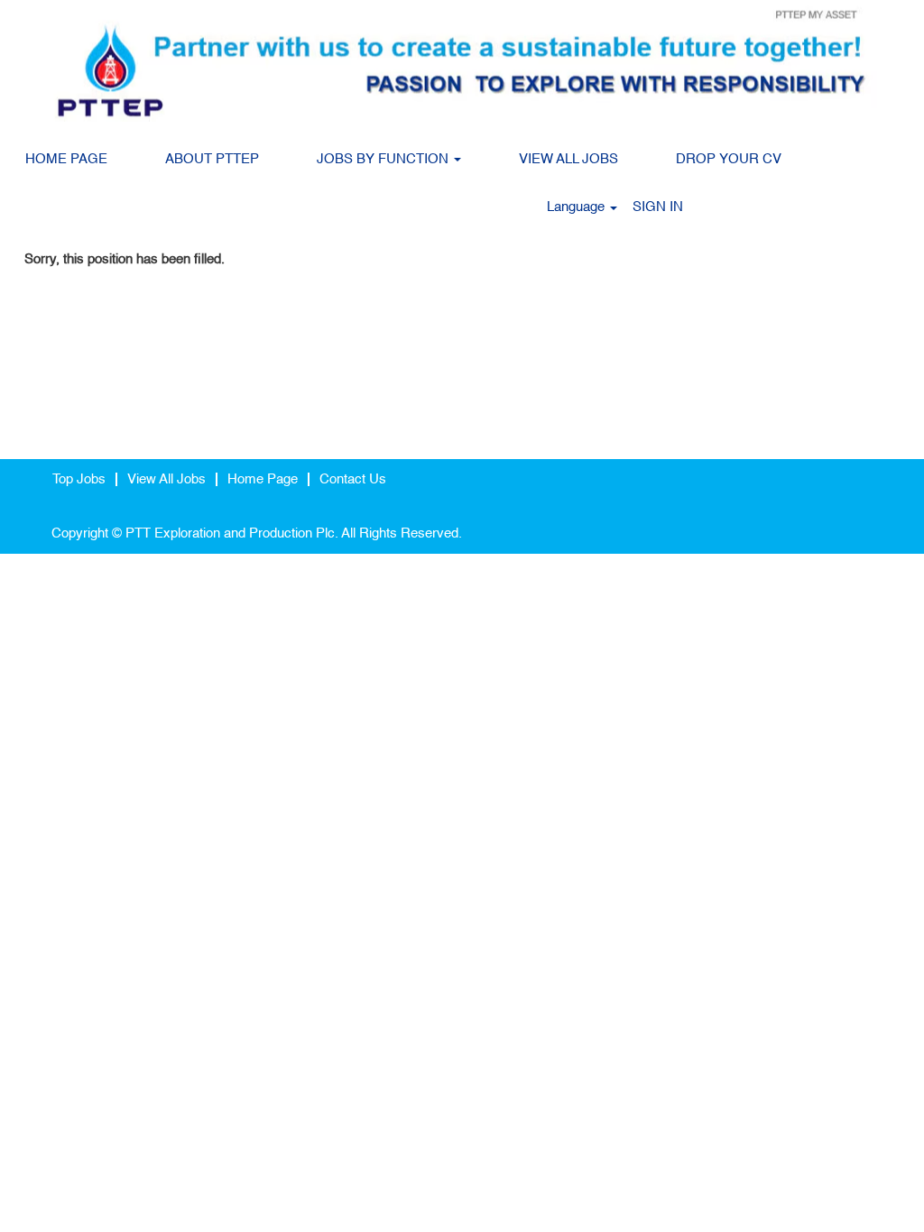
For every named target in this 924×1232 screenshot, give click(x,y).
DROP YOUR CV (728, 159)
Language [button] (577, 207)
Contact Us (352, 479)
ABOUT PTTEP (212, 159)
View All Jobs (166, 479)
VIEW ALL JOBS (568, 159)
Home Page (262, 479)
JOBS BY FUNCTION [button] (384, 159)
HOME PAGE (66, 159)
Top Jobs (79, 479)
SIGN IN (658, 207)
